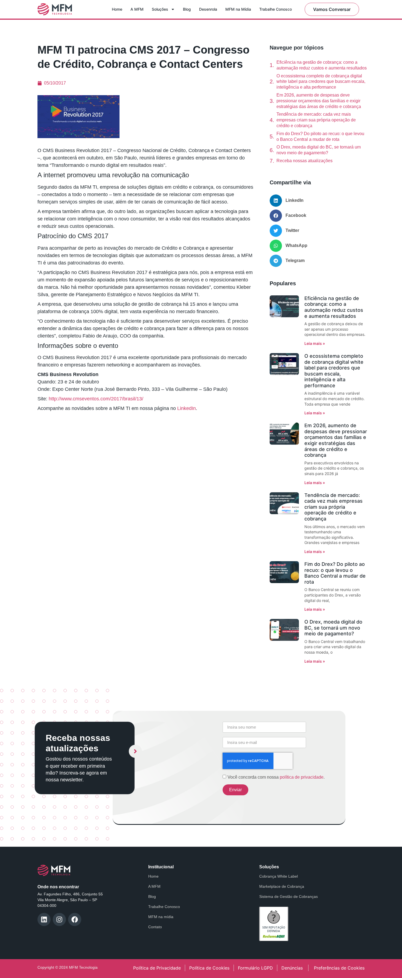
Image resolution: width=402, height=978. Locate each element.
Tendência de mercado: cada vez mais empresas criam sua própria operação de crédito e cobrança (316, 120)
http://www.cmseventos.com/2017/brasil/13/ (96, 398)
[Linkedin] (44, 919)
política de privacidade (302, 777)
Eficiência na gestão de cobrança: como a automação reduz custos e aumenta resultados (321, 65)
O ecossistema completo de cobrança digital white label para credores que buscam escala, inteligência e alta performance (320, 82)
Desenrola (208, 9)
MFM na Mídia (238, 9)
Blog (187, 9)
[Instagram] (59, 919)
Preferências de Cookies (339, 968)
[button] (318, 200)
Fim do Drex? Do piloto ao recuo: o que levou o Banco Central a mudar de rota (320, 136)
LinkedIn (186, 408)
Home (117, 9)
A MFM (137, 9)
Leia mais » (314, 343)
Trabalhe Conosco (275, 9)
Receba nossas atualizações (304, 160)
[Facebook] (74, 919)
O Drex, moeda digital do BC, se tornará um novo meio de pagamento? (318, 150)
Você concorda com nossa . (276, 777)
